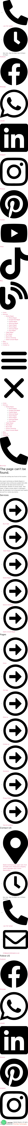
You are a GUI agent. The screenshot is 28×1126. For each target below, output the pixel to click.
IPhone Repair (13, 318)
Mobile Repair (10, 316)
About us (5, 343)
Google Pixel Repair (14, 319)
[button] (14, 374)
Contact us (6, 345)
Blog (4, 341)
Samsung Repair (13, 328)
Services (5, 314)
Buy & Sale (9, 336)
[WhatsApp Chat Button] (3, 1122)
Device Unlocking (11, 337)
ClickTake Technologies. (20, 1124)
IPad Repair (9, 334)
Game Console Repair (12, 339)
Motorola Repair (13, 323)
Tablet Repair (9, 332)
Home (4, 312)
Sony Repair (12, 330)
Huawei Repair (13, 321)
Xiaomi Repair (13, 325)
